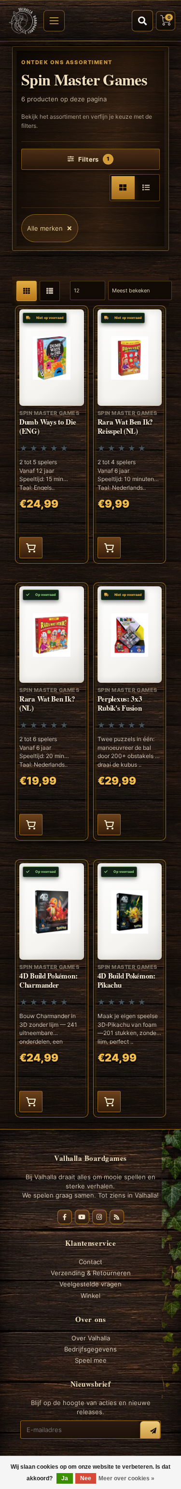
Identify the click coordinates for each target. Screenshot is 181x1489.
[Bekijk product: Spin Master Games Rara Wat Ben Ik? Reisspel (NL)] (130, 434)
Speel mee (91, 1360)
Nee (85, 1478)
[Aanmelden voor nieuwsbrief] (150, 1431)
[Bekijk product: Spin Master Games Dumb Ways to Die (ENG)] (51, 434)
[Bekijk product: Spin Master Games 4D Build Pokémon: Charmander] (51, 988)
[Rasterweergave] (123, 187)
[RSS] (117, 1217)
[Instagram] (99, 1217)
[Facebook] (64, 1217)
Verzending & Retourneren (91, 1273)
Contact (90, 1262)
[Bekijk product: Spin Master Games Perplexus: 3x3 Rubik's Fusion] (130, 711)
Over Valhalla (90, 1338)
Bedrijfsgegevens (90, 1349)
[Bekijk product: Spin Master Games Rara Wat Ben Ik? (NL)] (51, 711)
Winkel (90, 1295)
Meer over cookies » (126, 1478)
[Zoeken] (142, 20)
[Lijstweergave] (146, 187)
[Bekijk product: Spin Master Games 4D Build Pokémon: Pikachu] (130, 988)
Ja (64, 1478)
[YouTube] (82, 1217)
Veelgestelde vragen (90, 1284)
